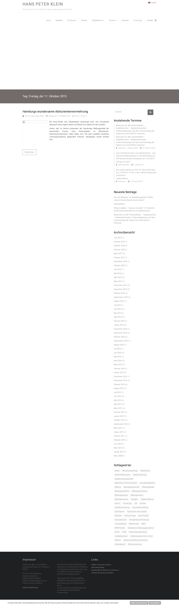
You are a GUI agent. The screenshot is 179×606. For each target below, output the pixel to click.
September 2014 (121, 341)
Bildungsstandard (122, 491)
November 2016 (120, 261)
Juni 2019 (118, 238)
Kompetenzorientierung (139, 520)
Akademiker (145, 471)
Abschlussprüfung (129, 471)
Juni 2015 (118, 309)
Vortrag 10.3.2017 (123, 162)
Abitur (117, 471)
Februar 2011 (119, 436)
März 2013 (118, 408)
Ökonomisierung (134, 544)
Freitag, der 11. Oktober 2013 (59, 116)
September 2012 (121, 424)
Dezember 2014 (120, 329)
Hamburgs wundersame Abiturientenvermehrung (55, 111)
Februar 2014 (119, 368)
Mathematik (134, 524)
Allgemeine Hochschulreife (126, 483)
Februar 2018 (119, 250)
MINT (143, 524)
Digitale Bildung (147, 499)
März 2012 (118, 428)
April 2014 (118, 361)
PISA (124, 532)
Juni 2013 (118, 396)
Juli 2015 (117, 305)
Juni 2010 (118, 444)
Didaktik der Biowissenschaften (102, 573)
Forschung (137, 20)
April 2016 (118, 277)
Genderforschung (122, 507)
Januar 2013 (119, 416)
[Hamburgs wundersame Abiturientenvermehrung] (35, 122)
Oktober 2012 (119, 420)
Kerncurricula (130, 515)
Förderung (127, 503)
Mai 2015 (117, 313)
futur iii (117, 503)
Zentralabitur (120, 544)
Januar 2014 (119, 372)
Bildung (118, 487)
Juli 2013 (117, 392)
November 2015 (120, 289)
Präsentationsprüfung (138, 532)
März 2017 (118, 253)
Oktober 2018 (119, 245)
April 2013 (118, 404)
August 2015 (119, 301)
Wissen (118, 540)
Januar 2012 (119, 432)
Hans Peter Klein (43, 4)
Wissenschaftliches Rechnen (136, 540)
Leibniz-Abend (122, 178)
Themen (84, 20)
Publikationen (97, 20)
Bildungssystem (121, 495)
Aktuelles (59, 20)
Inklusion (118, 515)
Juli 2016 (117, 269)
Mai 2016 (117, 273)
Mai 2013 (117, 400)
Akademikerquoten (122, 475)
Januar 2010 (119, 452)
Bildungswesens (121, 499)
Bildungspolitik (148, 487)
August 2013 (119, 388)
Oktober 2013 (119, 384)
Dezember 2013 (120, 376)
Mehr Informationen (139, 603)
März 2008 (118, 456)
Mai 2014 (117, 357)
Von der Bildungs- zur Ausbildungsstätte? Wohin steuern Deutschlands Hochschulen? (133, 198)
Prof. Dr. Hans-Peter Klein (34, 116)
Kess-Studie (143, 515)
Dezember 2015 (120, 285)
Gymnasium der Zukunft (137, 511)
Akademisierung (139, 475)
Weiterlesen (29, 152)
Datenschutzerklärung (30, 587)
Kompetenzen (121, 520)
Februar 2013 (119, 412)
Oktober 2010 (119, 440)
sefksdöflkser (119, 204)
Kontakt (150, 20)
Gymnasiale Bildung (140, 507)
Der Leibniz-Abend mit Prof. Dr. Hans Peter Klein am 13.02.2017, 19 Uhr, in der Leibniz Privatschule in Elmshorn (136, 172)
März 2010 (118, 448)
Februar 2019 (119, 242)
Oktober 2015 (119, 293)
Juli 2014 (117, 349)
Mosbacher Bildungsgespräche (141, 528)
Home (48, 20)
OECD (117, 532)
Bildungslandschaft (131, 487)
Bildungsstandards (139, 491)
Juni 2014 (118, 353)
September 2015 (121, 297)
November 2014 (120, 333)
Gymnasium (119, 511)
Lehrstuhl (125, 20)
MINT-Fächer (120, 528)
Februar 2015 (119, 321)
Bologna (134, 499)
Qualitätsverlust (121, 536)
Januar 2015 (119, 325)
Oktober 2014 (119, 337)
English (153, 2)
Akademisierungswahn (124, 479)
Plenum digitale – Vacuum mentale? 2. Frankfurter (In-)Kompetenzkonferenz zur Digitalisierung (134, 209)
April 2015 (118, 317)
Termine (112, 20)
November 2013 (120, 380)
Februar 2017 (119, 257)
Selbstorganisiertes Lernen (141, 536)
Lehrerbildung (120, 524)
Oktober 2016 (119, 265)
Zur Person (71, 20)
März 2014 (118, 364)
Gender (143, 503)
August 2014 (119, 345)
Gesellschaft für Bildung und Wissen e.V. (105, 570)
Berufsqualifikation (147, 483)
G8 (136, 503)
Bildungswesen (137, 495)
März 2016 (118, 281)
